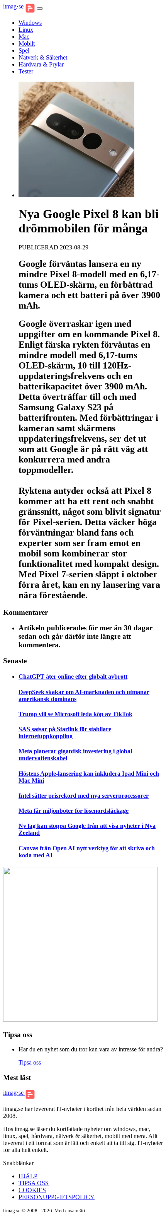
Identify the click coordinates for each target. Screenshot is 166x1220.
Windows (30, 22)
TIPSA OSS (34, 1183)
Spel (24, 50)
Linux (26, 29)
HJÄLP (28, 1176)
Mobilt (27, 43)
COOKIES (32, 1190)
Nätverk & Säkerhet (43, 57)
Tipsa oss (30, 1062)
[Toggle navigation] (40, 8)
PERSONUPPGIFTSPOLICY (57, 1197)
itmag (13, 6)
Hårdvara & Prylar (41, 64)
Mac (24, 36)
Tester (26, 71)
